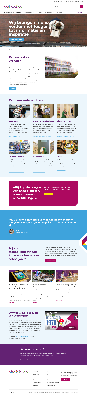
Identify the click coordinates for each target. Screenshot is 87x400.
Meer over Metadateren (39, 172)
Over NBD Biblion (48, 12)
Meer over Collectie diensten (16, 172)
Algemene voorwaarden (39, 392)
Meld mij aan (65, 379)
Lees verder (12, 302)
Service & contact (79, 1)
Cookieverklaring (50, 392)
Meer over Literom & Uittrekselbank (42, 136)
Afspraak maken (50, 260)
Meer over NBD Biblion (16, 39)
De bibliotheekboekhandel (53, 382)
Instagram (13, 392)
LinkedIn (11, 392)
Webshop (79, 12)
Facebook (9, 392)
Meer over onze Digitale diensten (65, 136)
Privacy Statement (66, 392)
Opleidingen (39, 12)
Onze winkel (59, 12)
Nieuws (72, 1)
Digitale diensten (28, 12)
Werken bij (66, 1)
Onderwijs (18, 12)
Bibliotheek (9, 12)
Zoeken (81, 6)
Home (4, 12)
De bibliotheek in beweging (23, 336)
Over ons (12, 88)
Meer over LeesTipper (14, 136)
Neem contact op (24, 359)
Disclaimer (57, 392)
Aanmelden (48, 194)
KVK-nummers (74, 392)
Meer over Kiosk (61, 170)
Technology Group (57, 1)
